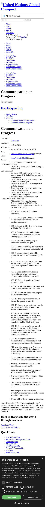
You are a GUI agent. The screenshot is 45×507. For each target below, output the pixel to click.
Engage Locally (12, 64)
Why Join (9, 116)
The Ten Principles (13, 437)
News (8, 26)
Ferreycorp (15, 141)
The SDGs (10, 58)
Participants (16, 16)
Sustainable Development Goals (18, 439)
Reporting (9, 118)
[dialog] (22, 481)
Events (8, 28)
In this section (7, 102)
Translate (23, 37)
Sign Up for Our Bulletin (10, 427)
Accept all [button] (11, 497)
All (7, 16)
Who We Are (11, 56)
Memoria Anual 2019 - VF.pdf (22, 154)
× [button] (42, 458)
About (8, 24)
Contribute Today (7, 425)
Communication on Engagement (23, 120)
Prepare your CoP (12, 452)
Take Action (10, 62)
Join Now (9, 450)
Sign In (8, 30)
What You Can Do (13, 446)
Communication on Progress (21, 122)
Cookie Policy (30, 478)
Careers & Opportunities (15, 448)
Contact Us (10, 33)
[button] (22, 503)
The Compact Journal (14, 69)
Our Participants (12, 442)
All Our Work (11, 444)
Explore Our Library (13, 67)
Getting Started (11, 114)
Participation (10, 60)
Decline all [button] (33, 497)
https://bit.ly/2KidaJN (19, 158)
